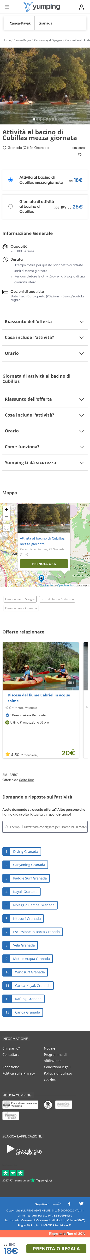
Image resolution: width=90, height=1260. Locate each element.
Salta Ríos (26, 780)
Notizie (49, 1048)
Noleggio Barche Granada (33, 905)
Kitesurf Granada (27, 918)
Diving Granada (25, 851)
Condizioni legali (57, 1067)
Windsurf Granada (30, 972)
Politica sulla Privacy (18, 1073)
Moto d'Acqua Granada (31, 958)
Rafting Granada (28, 998)
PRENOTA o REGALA (56, 1248)
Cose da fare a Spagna (20, 599)
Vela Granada (24, 945)
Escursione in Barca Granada (36, 931)
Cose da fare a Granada (21, 608)
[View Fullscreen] (6, 527)
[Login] (81, 7)
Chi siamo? (11, 1048)
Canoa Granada (27, 1012)
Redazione (10, 1067)
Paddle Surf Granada (30, 878)
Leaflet (49, 585)
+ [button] (6, 510)
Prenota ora (44, 563)
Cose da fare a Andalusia (57, 599)
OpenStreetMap (66, 585)
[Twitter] (81, 1205)
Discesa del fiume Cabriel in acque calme (39, 698)
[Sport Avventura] (41, 7)
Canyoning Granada (29, 864)
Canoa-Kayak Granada (33, 985)
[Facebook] (69, 1205)
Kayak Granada (25, 891)
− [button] (6, 517)
